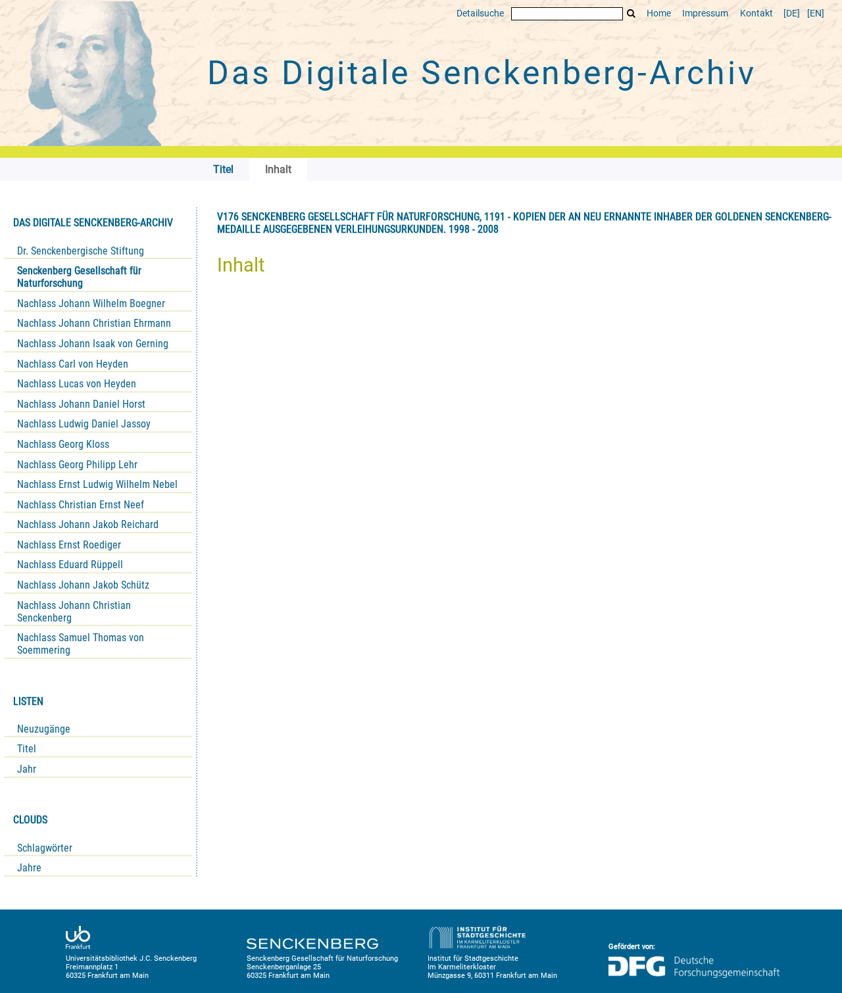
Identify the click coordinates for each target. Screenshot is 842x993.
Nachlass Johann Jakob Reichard (88, 524)
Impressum (705, 13)
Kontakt (756, 13)
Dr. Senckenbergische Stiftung (80, 251)
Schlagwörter (44, 848)
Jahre (29, 867)
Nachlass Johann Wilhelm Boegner (91, 303)
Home (659, 13)
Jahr (26, 769)
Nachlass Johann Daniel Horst (81, 404)
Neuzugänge (43, 729)
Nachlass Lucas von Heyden (76, 383)
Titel (26, 748)
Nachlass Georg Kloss (63, 444)
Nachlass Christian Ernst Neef (80, 504)
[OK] (631, 13)
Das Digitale (481, 73)
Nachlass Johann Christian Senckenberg (74, 611)
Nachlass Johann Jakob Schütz (83, 585)
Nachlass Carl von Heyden (72, 364)
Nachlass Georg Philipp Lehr (77, 464)
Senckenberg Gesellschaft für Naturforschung (79, 276)
